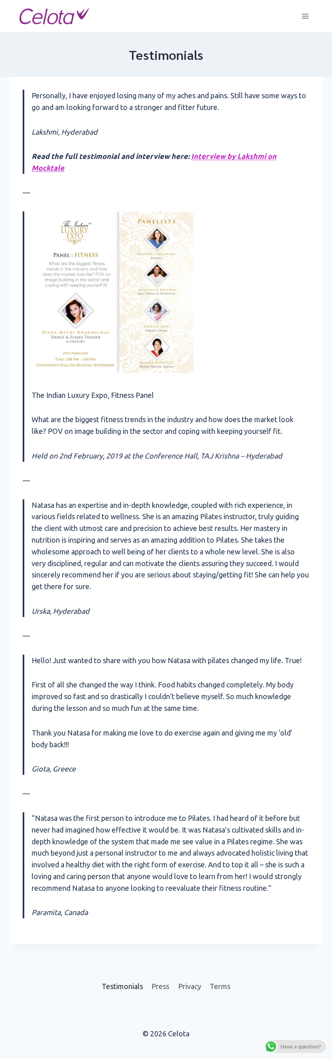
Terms (220, 986)
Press (160, 986)
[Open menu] (305, 16)
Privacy (189, 986)
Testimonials (122, 986)
